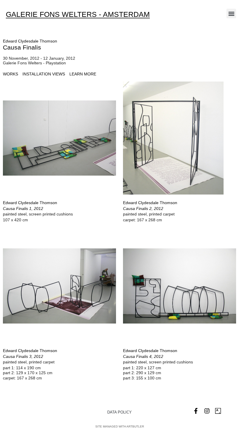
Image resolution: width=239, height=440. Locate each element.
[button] (231, 13)
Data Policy (119, 412)
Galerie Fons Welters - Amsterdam (78, 14)
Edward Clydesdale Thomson (30, 41)
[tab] (10, 74)
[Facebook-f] (196, 411)
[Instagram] (207, 411)
